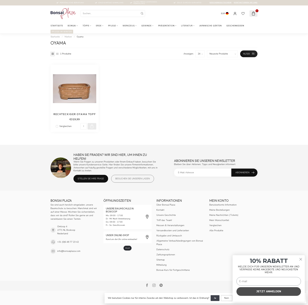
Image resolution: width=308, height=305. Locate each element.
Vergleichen (65, 126)
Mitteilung (161, 264)
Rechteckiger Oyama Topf (74, 114)
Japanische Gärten (210, 25)
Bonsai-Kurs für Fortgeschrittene (173, 270)
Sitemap (160, 259)
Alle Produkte (216, 230)
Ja (215, 298)
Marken (68, 36)
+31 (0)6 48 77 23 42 (68, 241)
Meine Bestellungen (219, 209)
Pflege (112, 25)
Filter (246, 53)
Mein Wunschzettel (219, 220)
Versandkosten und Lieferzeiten (172, 230)
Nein (226, 298)
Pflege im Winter (62, 31)
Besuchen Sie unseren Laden (132, 178)
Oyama (80, 36)
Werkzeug (129, 25)
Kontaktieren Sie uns (245, 2)
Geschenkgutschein (220, 2)
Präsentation (166, 25)
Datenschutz (162, 249)
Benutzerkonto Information (223, 204)
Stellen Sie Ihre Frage (91, 178)
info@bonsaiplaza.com (68, 251)
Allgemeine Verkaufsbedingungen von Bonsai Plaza (179, 242)
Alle (127, 248)
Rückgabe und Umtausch (169, 235)
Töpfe (86, 25)
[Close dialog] (301, 259)
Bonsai (72, 25)
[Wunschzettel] (243, 13)
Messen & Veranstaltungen (170, 225)
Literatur (187, 25)
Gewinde (146, 25)
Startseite (57, 25)
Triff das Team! (164, 220)
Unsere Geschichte (166, 215)
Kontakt (160, 209)
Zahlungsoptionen (165, 254)
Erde (99, 25)
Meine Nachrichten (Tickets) (223, 215)
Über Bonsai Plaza (165, 204)
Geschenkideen (235, 25)
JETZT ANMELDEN (268, 291)
